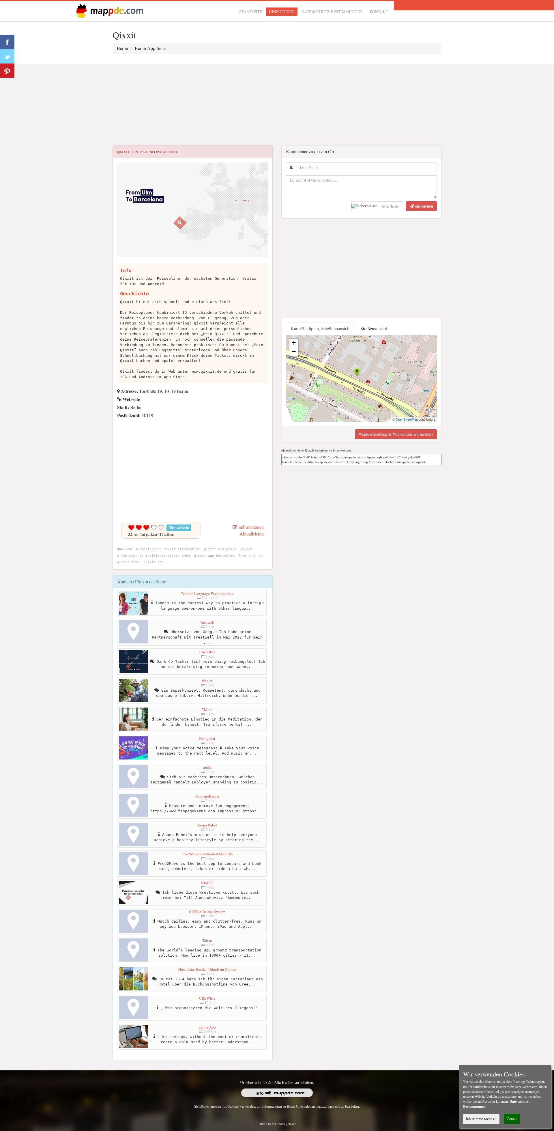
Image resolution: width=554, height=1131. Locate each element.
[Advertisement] (277, 105)
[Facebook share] (7, 42)
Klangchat (207, 738)
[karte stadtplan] (108, 11)
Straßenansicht (373, 328)
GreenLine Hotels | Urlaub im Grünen (207, 969)
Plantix (207, 680)
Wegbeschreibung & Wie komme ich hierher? (396, 434)
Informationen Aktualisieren (250, 530)
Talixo (207, 940)
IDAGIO (207, 882)
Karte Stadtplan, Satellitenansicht (321, 328)
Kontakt (379, 11)
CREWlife (207, 998)
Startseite (250, 11)
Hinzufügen (282, 11)
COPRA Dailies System (207, 911)
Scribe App (207, 1027)
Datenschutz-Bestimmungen (332, 11)
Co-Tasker (207, 651)
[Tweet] (7, 56)
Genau (512, 1118)
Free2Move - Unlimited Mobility (207, 853)
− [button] (294, 351)
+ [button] (294, 342)
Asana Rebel (207, 825)
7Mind (207, 709)
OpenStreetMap (407, 419)
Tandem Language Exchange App (207, 593)
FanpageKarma (207, 796)
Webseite (130, 399)
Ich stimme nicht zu (481, 1118)
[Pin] (7, 71)
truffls (207, 767)
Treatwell (207, 622)
